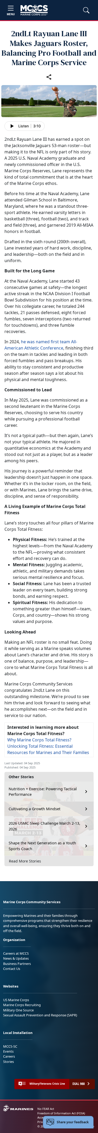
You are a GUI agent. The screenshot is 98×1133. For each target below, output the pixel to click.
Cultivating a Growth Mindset (34, 808)
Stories (8, 1061)
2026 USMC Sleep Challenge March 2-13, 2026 (44, 826)
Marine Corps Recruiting (22, 1004)
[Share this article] (49, 76)
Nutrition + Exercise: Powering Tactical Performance (43, 791)
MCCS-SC (10, 1046)
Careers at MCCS (16, 953)
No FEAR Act (45, 1109)
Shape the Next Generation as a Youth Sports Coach (42, 845)
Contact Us (11, 968)
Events (8, 1051)
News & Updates (16, 958)
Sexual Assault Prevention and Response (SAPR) (40, 1015)
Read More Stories (25, 861)
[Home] (34, 10)
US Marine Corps (16, 999)
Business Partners (17, 963)
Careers (9, 1056)
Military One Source (18, 1010)
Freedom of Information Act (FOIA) (61, 1113)
